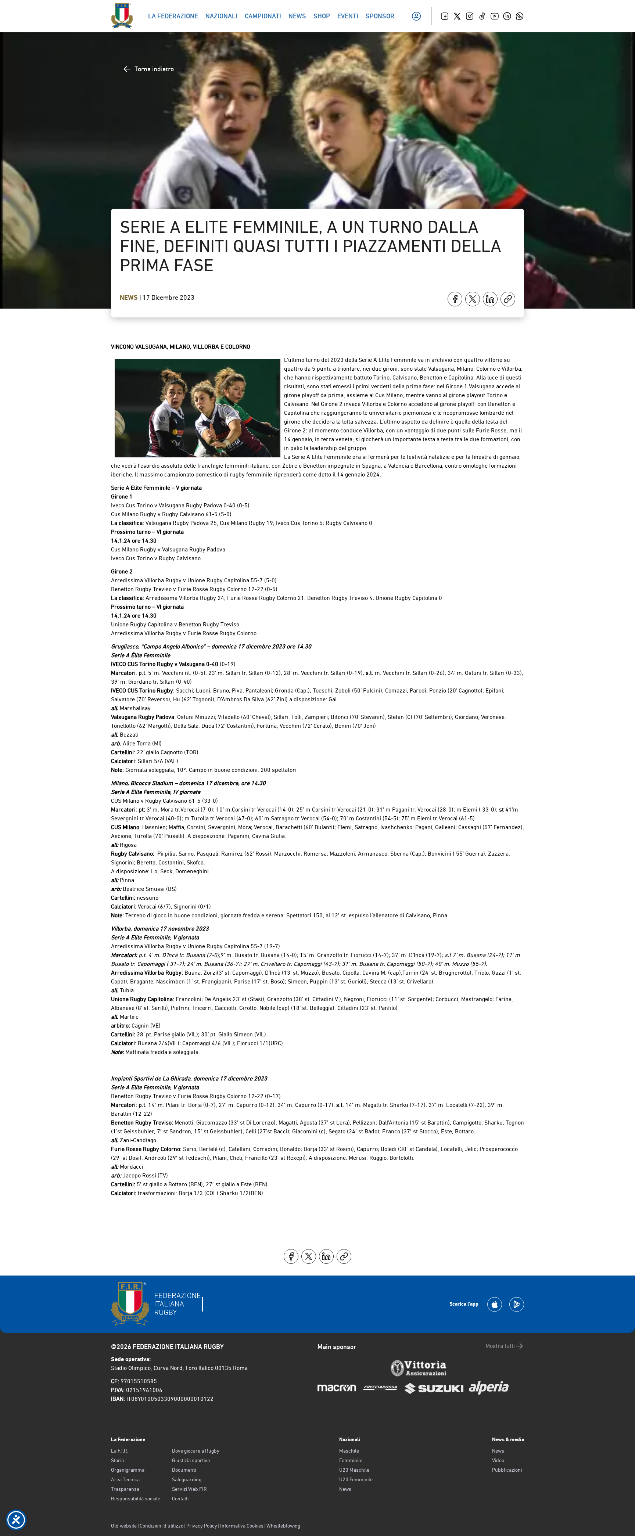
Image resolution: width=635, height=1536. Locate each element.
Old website (124, 1526)
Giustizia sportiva (191, 1460)
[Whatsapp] (519, 16)
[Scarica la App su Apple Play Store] (494, 1304)
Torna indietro (154, 69)
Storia (117, 1460)
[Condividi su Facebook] (455, 299)
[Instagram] (469, 16)
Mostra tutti (500, 1345)
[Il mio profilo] (416, 16)
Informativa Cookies (241, 1526)
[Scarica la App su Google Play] (516, 1304)
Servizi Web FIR (189, 1489)
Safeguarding (186, 1479)
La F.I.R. (119, 1451)
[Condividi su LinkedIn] (490, 299)
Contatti (180, 1498)
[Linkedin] (507, 16)
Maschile (349, 1451)
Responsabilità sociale (135, 1498)
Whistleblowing (283, 1526)
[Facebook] (444, 16)
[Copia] (508, 299)
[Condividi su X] (472, 299)
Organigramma (127, 1470)
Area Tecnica (125, 1479)
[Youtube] (494, 16)
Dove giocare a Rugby (195, 1451)
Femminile (350, 1460)
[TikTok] (482, 16)
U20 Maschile (354, 1470)
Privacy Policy (201, 1526)
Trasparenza (125, 1489)
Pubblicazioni (507, 1470)
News (129, 298)
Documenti (184, 1470)
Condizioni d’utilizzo (161, 1526)
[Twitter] (457, 16)
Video (498, 1460)
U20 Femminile (356, 1479)
